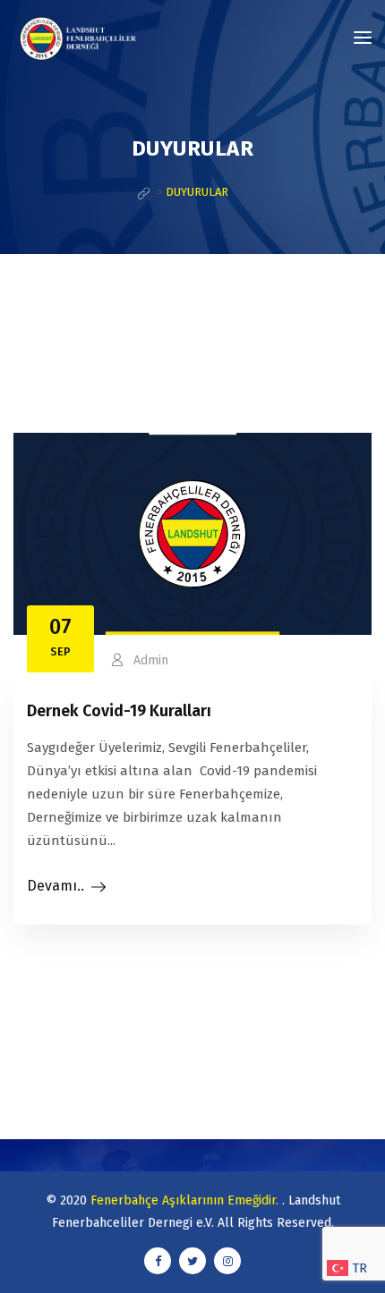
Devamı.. (55, 885)
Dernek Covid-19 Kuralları (119, 711)
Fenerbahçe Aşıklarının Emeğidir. (186, 1200)
